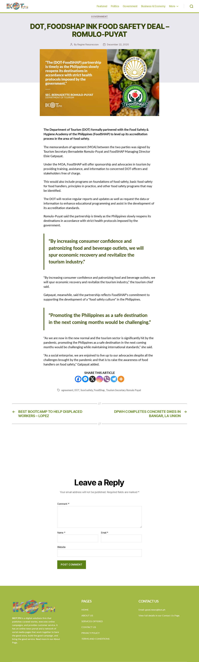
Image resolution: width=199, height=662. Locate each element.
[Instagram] (99, 379)
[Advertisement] (99, 456)
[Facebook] (78, 379)
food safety (87, 390)
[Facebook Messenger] (85, 379)
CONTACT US (88, 627)
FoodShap (99, 390)
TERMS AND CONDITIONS (95, 639)
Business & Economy (153, 6)
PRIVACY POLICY (90, 633)
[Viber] (106, 379)
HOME (85, 610)
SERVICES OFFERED (92, 621)
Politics (115, 6)
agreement (67, 390)
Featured (102, 6)
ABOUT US (87, 615)
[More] (121, 379)
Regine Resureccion (88, 44)
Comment (63, 504)
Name (61, 532)
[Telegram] (114, 379)
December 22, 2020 (118, 44)
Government (130, 6)
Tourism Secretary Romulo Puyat (123, 390)
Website (61, 547)
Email (104, 532)
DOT (76, 390)
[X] (92, 379)
